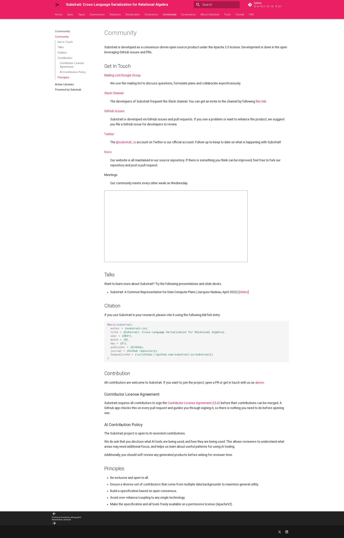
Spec (70, 14)
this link (261, 101)
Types (81, 14)
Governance (188, 14)
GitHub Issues (114, 111)
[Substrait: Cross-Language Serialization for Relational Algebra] (57, 5)
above (259, 382)
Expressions (97, 14)
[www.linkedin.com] (287, 532)
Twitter (109, 134)
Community (169, 14)
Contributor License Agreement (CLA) (194, 403)
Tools (227, 14)
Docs (108, 152)
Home (59, 14)
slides (243, 292)
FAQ (251, 14)
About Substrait (209, 14)
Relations (115, 14)
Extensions (151, 14)
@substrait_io (126, 142)
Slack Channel (114, 93)
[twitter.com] (279, 532)
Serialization (132, 14)
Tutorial (239, 14)
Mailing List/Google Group (122, 75)
